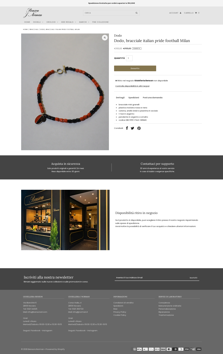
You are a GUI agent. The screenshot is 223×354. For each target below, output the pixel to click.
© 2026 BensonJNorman (32, 349)
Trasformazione (166, 315)
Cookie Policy (119, 315)
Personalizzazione (167, 308)
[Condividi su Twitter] (132, 128)
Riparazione (164, 312)
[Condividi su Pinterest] (139, 128)
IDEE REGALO (67, 22)
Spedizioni (133, 97)
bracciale (34, 29)
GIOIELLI (37, 22)
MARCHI (83, 22)
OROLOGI (51, 22)
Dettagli (120, 97)
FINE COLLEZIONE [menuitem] (100, 22)
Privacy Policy (119, 312)
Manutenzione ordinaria (170, 305)
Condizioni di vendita (123, 302)
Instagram (47, 330)
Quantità (119, 58)
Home (25, 29)
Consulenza (164, 302)
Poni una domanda (152, 97)
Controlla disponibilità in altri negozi (132, 86)
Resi (115, 308)
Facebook (35, 330)
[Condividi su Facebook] (127, 128)
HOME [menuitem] (27, 22)
